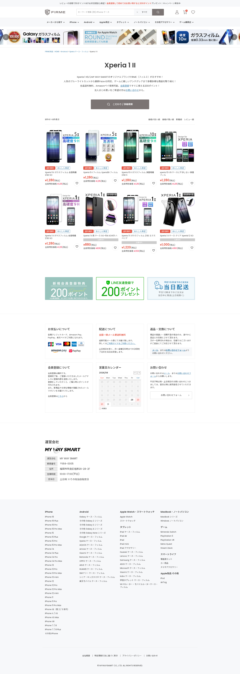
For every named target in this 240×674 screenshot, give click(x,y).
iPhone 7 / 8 (51, 625)
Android (64, 51)
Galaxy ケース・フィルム (90, 516)
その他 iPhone (51, 633)
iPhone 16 (49, 516)
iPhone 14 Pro (51, 557)
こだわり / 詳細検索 (123, 104)
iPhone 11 (49, 597)
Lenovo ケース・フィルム (131, 556)
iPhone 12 (49, 581)
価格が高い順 (168, 119)
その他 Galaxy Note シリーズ (92, 532)
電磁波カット (166, 559)
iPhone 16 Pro (51, 524)
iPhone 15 (49, 532)
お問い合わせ (132, 90)
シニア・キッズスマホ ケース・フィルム (97, 577)
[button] (6, 37)
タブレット (125, 527)
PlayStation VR (167, 540)
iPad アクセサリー (128, 548)
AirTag (164, 582)
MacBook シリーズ (169, 516)
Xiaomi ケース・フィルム (90, 553)
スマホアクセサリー (169, 567)
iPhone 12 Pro (51, 585)
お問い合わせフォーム (175, 350)
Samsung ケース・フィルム (132, 560)
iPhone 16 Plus (51, 520)
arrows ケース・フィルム (90, 549)
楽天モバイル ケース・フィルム (93, 581)
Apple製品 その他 (170, 573)
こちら (60, 396)
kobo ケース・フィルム (130, 576)
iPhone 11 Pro (51, 601)
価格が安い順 (154, 119)
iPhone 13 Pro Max (53, 573)
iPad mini (124, 544)
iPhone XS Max (52, 617)
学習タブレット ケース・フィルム (135, 580)
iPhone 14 (49, 549)
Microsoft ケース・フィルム (132, 568)
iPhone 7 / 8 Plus (53, 629)
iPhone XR (49, 621)
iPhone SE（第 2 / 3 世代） (57, 609)
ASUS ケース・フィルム (89, 565)
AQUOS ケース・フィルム (90, 545)
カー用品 (164, 563)
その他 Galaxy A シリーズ (90, 528)
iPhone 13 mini (51, 577)
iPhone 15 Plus (51, 537)
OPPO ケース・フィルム (90, 561)
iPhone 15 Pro (51, 541)
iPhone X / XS (51, 613)
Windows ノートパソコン (172, 520)
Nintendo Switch (168, 532)
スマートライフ (168, 554)
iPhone (49, 511)
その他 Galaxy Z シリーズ (90, 520)
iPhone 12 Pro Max (53, 589)
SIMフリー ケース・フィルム (91, 573)
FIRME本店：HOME (52, 51)
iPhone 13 (49, 565)
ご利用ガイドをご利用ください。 (121, 343)
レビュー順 (189, 119)
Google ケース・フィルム (90, 537)
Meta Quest (166, 544)
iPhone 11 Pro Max (53, 605)
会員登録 (124, 85)
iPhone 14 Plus (51, 553)
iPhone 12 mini (51, 593)
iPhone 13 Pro (51, 569)
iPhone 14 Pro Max (53, 561)
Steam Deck (166, 548)
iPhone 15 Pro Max (53, 545)
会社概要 (86, 655)
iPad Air (123, 536)
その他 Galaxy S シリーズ (90, 524)
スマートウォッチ (128, 520)
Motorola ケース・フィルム (91, 557)
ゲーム (164, 527)
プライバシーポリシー (132, 655)
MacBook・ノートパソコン (175, 511)
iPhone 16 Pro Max (53, 528)
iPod (163, 578)
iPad (122, 540)
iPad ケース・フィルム (130, 532)
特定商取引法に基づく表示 (106, 655)
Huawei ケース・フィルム (131, 552)
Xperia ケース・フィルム (78, 51)
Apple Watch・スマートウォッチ (137, 511)
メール (155, 350)
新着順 (179, 119)
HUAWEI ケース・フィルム (90, 569)
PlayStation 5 (167, 536)
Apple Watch (126, 516)
